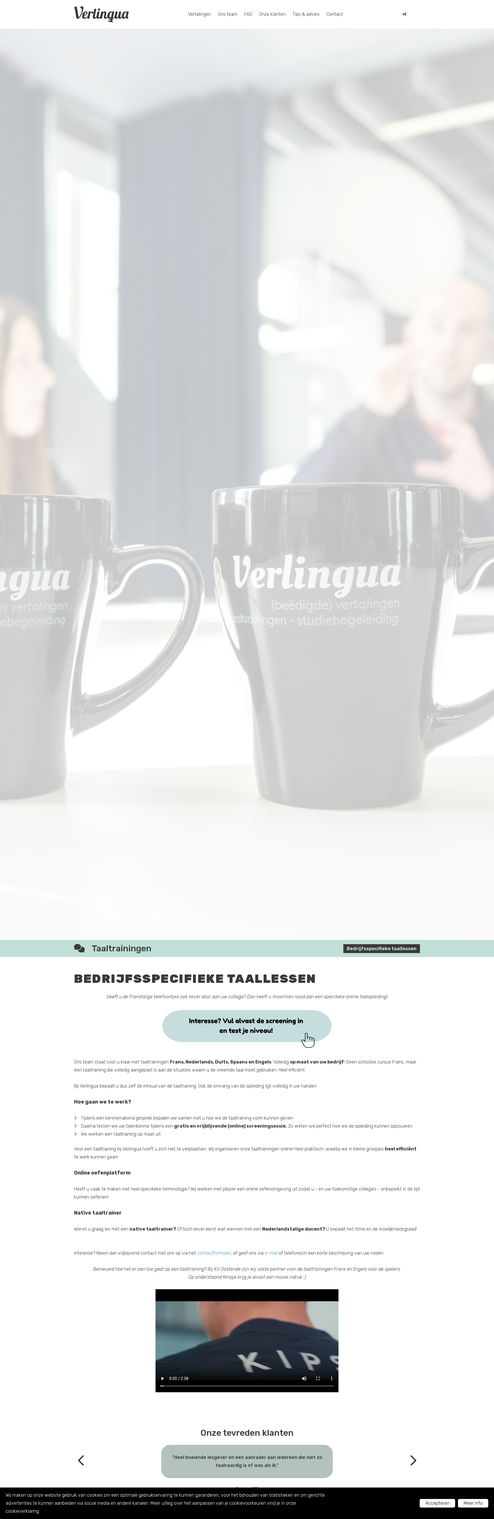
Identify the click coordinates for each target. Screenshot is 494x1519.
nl (404, 14)
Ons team (227, 14)
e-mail (271, 1253)
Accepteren (437, 1503)
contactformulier (214, 1253)
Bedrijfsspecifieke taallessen (382, 948)
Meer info (473, 1503)
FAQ (248, 14)
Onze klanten (272, 14)
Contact (334, 14)
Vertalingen (199, 14)
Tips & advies (306, 14)
